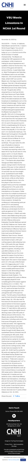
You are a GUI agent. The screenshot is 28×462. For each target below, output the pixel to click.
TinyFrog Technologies (17, 441)
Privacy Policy (9, 444)
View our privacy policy (13, 459)
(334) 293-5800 (18, 411)
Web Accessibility (18, 444)
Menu (24, 4)
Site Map (14, 446)
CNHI (8, 5)
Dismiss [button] (23, 459)
